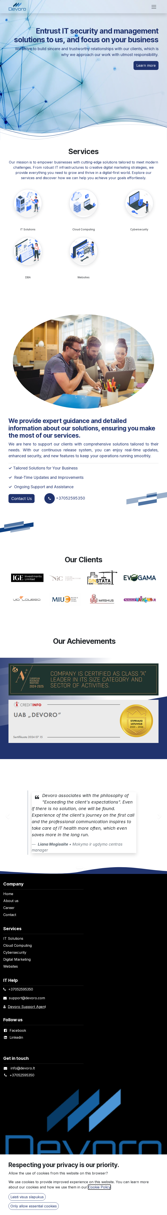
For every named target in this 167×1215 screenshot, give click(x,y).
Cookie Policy (99, 1187)
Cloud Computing (83, 229)
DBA (28, 277)
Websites (83, 277)
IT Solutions (27, 229)
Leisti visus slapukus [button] (27, 1197)
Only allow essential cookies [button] (33, 1206)
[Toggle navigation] (154, 7)
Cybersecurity (139, 229)
